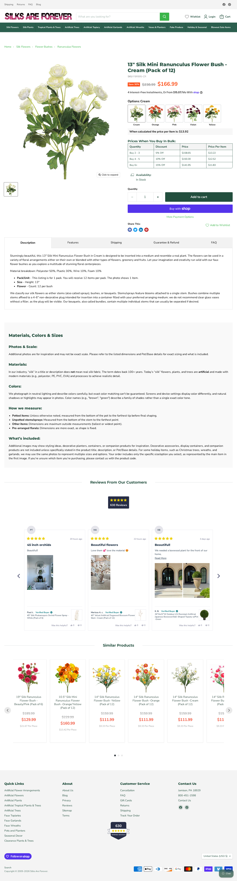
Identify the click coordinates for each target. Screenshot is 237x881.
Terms (65, 815)
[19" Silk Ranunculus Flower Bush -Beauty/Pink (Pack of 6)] (29, 677)
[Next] (218, 576)
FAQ (30, 4)
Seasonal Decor (13, 835)
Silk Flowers (12, 27)
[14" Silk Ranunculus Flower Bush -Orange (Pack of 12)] (146, 677)
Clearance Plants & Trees (18, 840)
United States (215, 856)
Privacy (66, 800)
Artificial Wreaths (135, 27)
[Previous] (18, 576)
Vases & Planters (157, 27)
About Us (67, 790)
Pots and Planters (14, 830)
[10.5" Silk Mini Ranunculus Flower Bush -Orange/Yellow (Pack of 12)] (68, 677)
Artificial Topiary (92, 27)
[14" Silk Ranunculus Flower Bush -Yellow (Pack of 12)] (107, 677)
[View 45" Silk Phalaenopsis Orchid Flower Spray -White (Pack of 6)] (76, 615)
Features (73, 242)
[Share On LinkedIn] (141, 230)
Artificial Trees (72, 27)
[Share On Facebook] (130, 230)
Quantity (132, 189)
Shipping (8, 4)
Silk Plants (28, 27)
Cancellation (127, 790)
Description (27, 243)
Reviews (67, 805)
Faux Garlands (12, 820)
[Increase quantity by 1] (158, 197)
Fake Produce (176, 27)
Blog (38, 4)
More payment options (180, 216)
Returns (21, 4)
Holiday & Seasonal (197, 27)
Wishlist (195, 16)
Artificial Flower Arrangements (22, 790)
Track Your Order (130, 815)
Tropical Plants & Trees (49, 27)
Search (7, 867)
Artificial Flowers (14, 795)
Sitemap (67, 810)
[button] (40, 572)
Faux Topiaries (12, 815)
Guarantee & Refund (166, 242)
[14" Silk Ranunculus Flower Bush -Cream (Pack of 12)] (185, 677)
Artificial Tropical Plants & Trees (22, 805)
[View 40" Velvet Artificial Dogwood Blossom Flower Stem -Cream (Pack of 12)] (140, 615)
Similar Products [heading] (118, 645)
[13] (11, 189)
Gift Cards (126, 800)
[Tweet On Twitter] (135, 230)
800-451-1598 (187, 795)
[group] (28, 701)
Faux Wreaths (12, 825)
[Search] (164, 17)
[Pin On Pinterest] (146, 230)
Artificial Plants (13, 800)
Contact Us (184, 800)
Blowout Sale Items (221, 27)
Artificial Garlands (113, 27)
